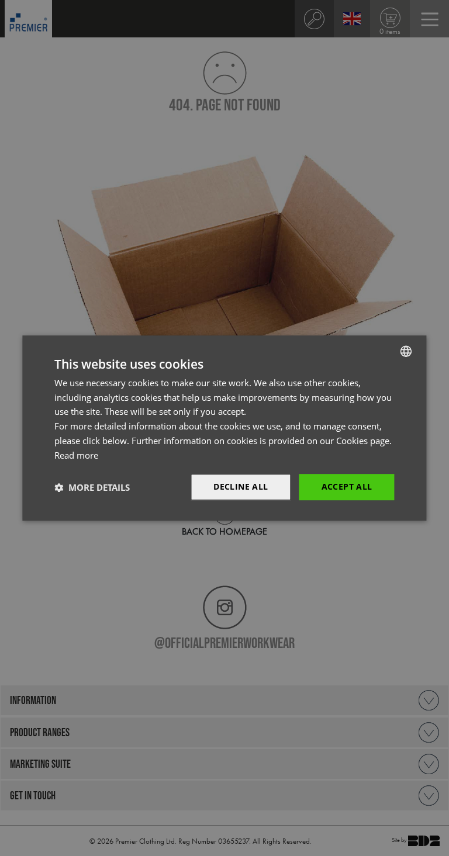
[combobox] (406, 351)
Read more (76, 455)
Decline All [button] (240, 487)
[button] (92, 487)
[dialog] (224, 428)
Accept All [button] (347, 487)
